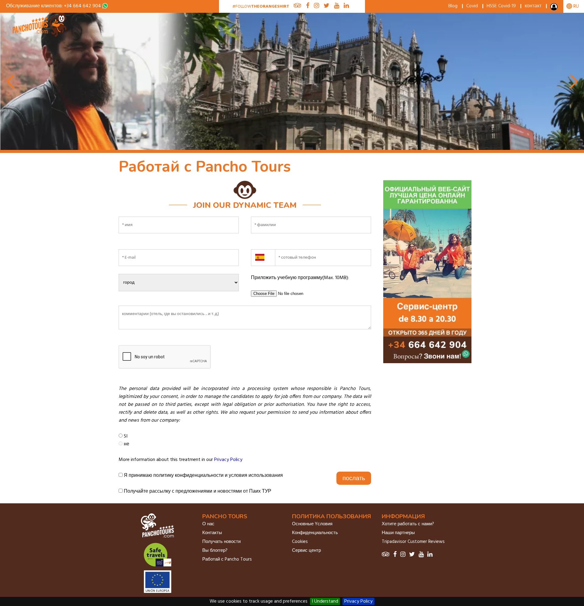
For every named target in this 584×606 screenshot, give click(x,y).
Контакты (212, 533)
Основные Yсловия (312, 524)
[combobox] (263, 254)
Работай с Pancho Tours (227, 559)
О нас (208, 524)
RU (575, 6)
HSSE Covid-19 (501, 6)
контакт (533, 6)
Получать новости (221, 541)
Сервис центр (306, 550)
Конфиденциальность (315, 533)
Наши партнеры (398, 533)
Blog (452, 6)
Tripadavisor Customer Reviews (413, 541)
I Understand (325, 601)
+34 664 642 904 (82, 6)
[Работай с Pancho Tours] (40, 36)
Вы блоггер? (215, 550)
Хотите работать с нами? (408, 524)
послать (353, 478)
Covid (472, 6)
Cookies (300, 541)
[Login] (554, 8)
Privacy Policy (358, 601)
